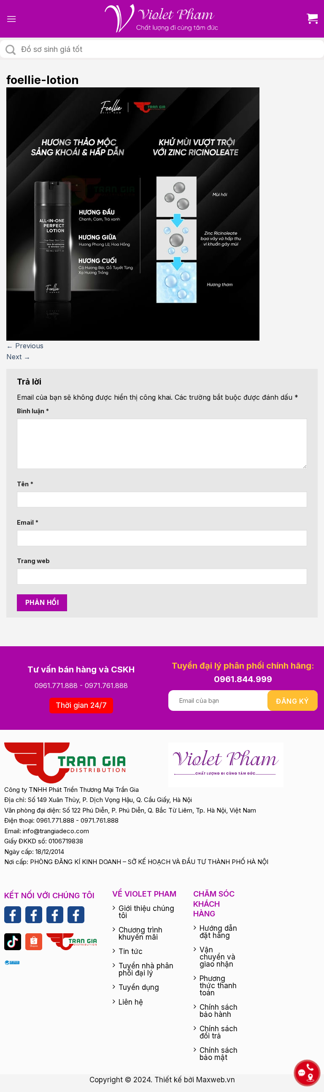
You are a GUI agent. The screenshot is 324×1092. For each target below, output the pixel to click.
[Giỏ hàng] (309, 19)
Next (18, 356)
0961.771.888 (56, 685)
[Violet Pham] (162, 19)
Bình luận (33, 411)
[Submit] (10, 49)
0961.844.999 (243, 679)
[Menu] (11, 18)
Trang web (33, 560)
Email (27, 522)
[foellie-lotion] (132, 213)
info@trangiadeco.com (56, 831)
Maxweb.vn (215, 1080)
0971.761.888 (106, 685)
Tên (25, 484)
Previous (24, 345)
